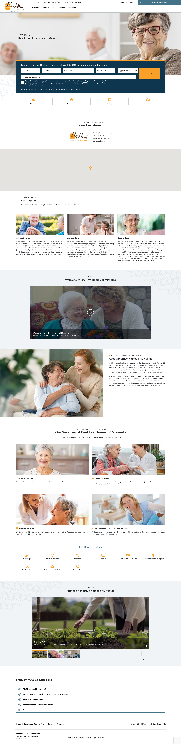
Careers (51, 724)
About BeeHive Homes (54, 2)
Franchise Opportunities (70, 2)
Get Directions (98, 141)
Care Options (48, 7)
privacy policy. (77, 89)
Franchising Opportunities (34, 724)
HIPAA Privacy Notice (148, 724)
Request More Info (159, 2)
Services (72, 7)
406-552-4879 (126, 2)
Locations (35, 7)
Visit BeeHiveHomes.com (38, 2)
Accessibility (135, 724)
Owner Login (82, 2)
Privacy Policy (29, 85)
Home (18, 724)
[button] (90, 168)
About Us (61, 7)
